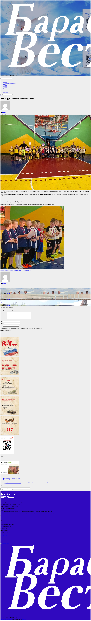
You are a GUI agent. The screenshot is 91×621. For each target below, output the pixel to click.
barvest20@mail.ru (4, 535)
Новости (5, 82)
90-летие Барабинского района (9, 83)
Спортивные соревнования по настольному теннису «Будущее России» (15, 270)
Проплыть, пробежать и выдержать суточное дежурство (13, 290)
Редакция (4, 112)
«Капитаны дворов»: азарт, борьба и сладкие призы (12, 302)
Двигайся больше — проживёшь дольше (11, 478)
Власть (4, 84)
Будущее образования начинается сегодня (12, 483)
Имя (1, 321)
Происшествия (6, 89)
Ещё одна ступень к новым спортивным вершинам (12, 296)
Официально (5, 92)
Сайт (1, 325)
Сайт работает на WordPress (6, 619)
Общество (5, 85)
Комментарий (3, 319)
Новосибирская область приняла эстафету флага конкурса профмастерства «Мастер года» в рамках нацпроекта (26, 482)
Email (2, 323)
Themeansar (24, 619)
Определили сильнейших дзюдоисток (8, 271)
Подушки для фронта (7, 480)
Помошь (4, 91)
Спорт (4, 88)
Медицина (5, 86)
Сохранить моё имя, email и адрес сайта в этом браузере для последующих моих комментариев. (22, 328)
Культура (5, 87)
